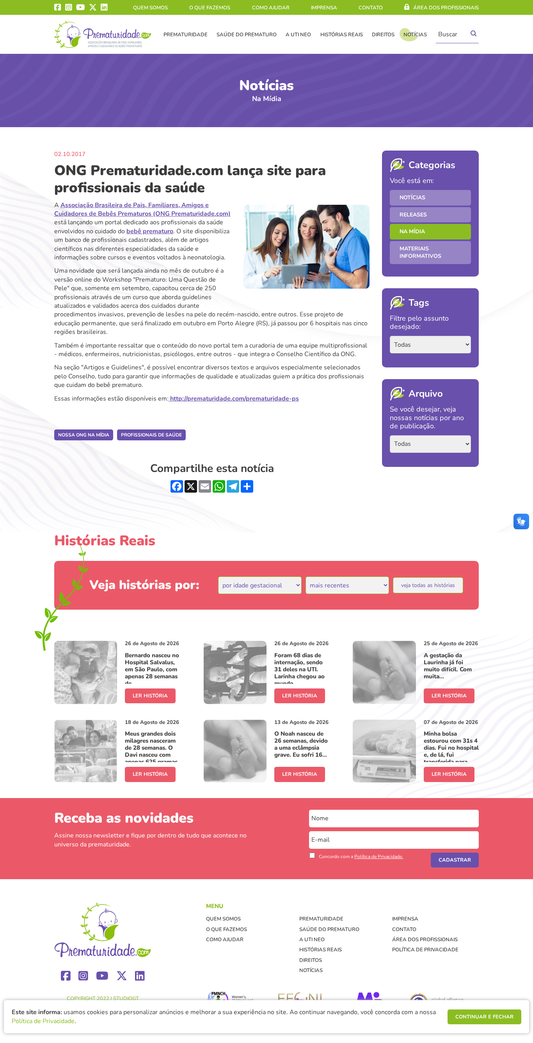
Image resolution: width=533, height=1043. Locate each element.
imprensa (324, 7)
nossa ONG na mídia (83, 435)
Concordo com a (361, 856)
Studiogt (126, 998)
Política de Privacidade (425, 949)
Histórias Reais (341, 34)
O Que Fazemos (209, 7)
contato (371, 7)
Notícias (415, 34)
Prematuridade (185, 34)
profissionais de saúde (151, 435)
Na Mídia (412, 231)
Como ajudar (271, 7)
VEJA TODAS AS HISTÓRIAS (428, 585)
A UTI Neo (298, 34)
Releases (413, 214)
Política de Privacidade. (378, 856)
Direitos (383, 34)
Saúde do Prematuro (247, 34)
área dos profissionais (446, 7)
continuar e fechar (484, 1016)
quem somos (150, 7)
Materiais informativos (420, 252)
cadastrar (455, 860)
